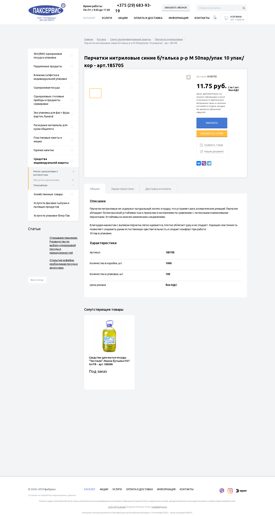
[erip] (241, 491)
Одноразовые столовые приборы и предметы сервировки (49, 100)
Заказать (212, 122)
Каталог (101, 39)
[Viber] (204, 163)
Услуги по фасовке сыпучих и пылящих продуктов (51, 205)
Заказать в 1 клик (211, 133)
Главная (88, 39)
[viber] (221, 491)
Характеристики (122, 188)
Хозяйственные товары (48, 194)
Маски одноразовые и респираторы (45, 173)
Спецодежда (40, 185)
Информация (178, 17)
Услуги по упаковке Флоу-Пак (52, 215)
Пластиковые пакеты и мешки (48, 139)
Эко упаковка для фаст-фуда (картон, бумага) (51, 114)
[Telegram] (209, 163)
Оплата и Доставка (148, 17)
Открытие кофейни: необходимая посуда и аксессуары (64, 264)
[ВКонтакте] (198, 163)
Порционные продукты (48, 66)
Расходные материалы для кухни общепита (50, 127)
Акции (123, 17)
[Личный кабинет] (215, 18)
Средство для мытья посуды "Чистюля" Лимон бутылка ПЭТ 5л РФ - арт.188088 (109, 361)
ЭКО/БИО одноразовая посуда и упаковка (48, 55)
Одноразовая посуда (47, 87)
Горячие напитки (44, 150)
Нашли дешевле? (214, 151)
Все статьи (37, 280)
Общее (95, 188)
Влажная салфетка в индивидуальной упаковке (50, 77)
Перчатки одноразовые (46, 180)
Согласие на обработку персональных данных (52, 495)
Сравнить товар (213, 144)
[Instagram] (230, 491)
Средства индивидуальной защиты (51, 160)
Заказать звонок (176, 7)
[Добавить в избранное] (188, 77)
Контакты (202, 17)
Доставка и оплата (158, 188)
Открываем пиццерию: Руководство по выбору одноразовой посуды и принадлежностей (64, 245)
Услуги (107, 17)
